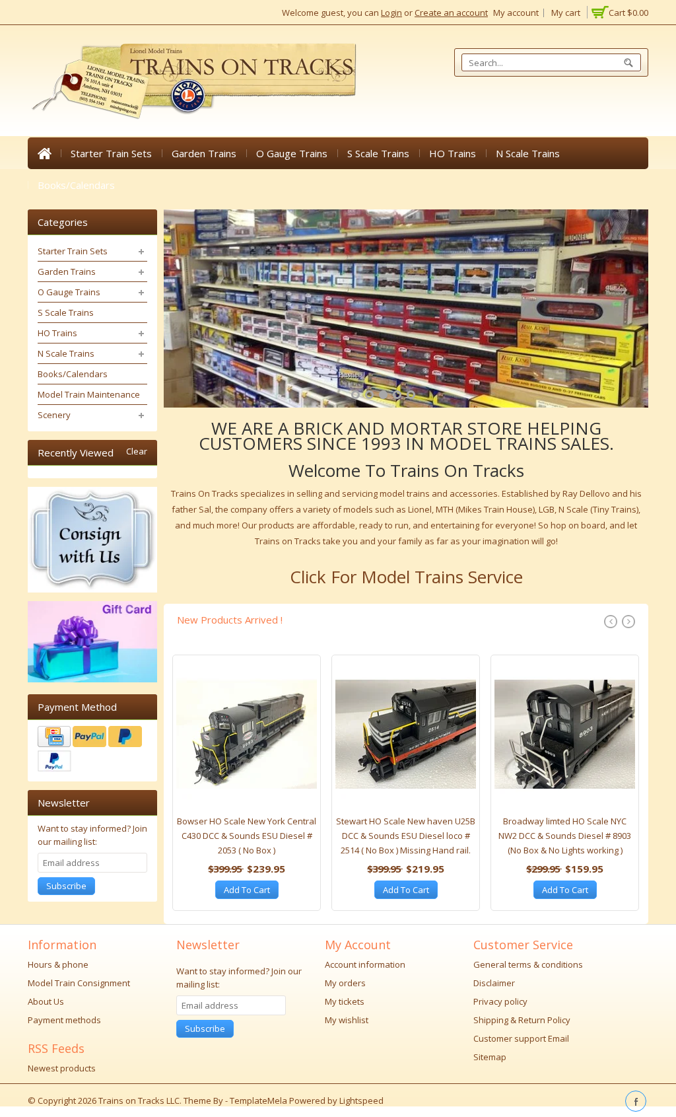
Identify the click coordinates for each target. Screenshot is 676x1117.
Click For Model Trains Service (406, 577)
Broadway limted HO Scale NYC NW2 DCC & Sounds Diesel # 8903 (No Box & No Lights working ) (564, 835)
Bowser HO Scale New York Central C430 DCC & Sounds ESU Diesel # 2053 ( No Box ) (246, 835)
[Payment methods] (92, 750)
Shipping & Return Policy (521, 1020)
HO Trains (452, 153)
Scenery (54, 415)
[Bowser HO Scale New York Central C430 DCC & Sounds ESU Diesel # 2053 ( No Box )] (246, 738)
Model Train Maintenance (89, 394)
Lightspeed (361, 1100)
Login (391, 12)
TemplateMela (259, 1100)
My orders (345, 983)
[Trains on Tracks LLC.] (193, 82)
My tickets (344, 1001)
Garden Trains (204, 153)
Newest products (62, 1068)
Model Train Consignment (79, 983)
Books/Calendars (76, 185)
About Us (46, 1001)
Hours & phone (58, 964)
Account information (365, 964)
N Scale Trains (528, 153)
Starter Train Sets (111, 153)
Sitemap (489, 1057)
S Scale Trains (378, 153)
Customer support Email (521, 1038)
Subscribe (66, 886)
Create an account (451, 12)
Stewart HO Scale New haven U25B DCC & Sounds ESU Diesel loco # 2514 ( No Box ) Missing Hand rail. (405, 835)
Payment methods (64, 1020)
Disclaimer (494, 983)
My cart (565, 12)
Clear (136, 451)
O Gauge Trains (291, 153)
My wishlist (346, 1020)
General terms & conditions (528, 964)
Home (44, 153)
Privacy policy (500, 1001)
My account (516, 12)
